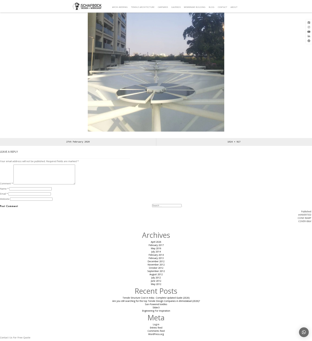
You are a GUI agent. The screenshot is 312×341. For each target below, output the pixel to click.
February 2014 (156, 254)
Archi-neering (120, 7)
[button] (304, 332)
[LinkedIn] (309, 36)
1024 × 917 (234, 142)
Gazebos (176, 7)
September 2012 (156, 271)
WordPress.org (156, 334)
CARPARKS (163, 7)
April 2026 (156, 241)
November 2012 (156, 264)
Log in (156, 324)
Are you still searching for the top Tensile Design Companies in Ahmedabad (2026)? (156, 300)
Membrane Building (195, 7)
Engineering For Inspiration (156, 310)
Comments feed (156, 330)
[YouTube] (309, 32)
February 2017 (156, 245)
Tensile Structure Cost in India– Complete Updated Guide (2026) (156, 297)
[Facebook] (309, 23)
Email (4, 193)
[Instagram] (309, 27)
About (234, 7)
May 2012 (156, 284)
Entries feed (156, 327)
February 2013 (156, 258)
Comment (6, 183)
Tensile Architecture (143, 7)
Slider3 (156, 307)
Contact (222, 7)
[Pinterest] (309, 41)
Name (4, 188)
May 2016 (156, 248)
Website (4, 198)
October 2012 (156, 267)
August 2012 (156, 274)
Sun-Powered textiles (156, 304)
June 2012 (156, 280)
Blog (211, 7)
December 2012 (156, 261)
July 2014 (156, 251)
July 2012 (156, 277)
